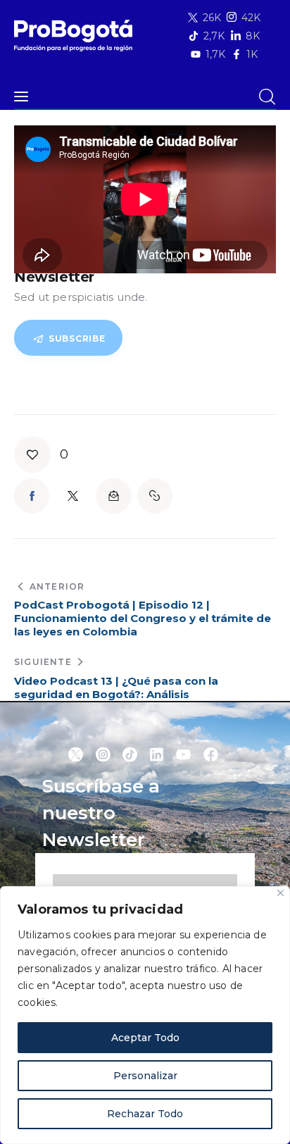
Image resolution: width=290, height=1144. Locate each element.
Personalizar (145, 1075)
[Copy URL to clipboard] (154, 496)
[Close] (280, 893)
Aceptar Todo (145, 1037)
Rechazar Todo (145, 1113)
